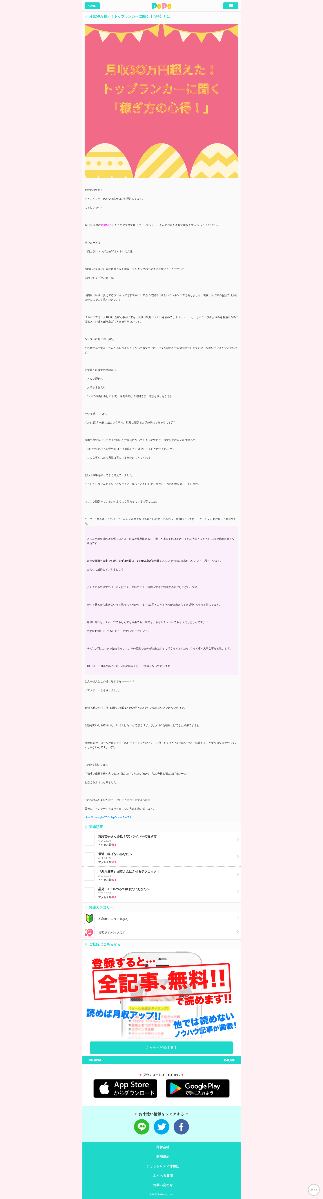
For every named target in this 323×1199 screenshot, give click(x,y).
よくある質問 (163, 1175)
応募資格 (231, 1060)
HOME (92, 5)
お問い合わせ (163, 1185)
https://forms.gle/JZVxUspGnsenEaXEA (108, 817)
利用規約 (163, 1156)
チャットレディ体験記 (163, 1166)
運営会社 (163, 1147)
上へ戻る (313, 1190)
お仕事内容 (93, 1060)
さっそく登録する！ (161, 1047)
